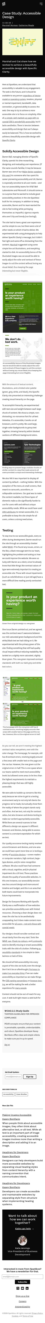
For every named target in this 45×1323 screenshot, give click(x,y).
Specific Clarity (8, 140)
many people (20, 988)
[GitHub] (17, 1288)
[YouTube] (22, 1288)
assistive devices (18, 854)
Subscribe (22, 1282)
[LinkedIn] (27, 1288)
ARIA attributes (9, 512)
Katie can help (23, 1228)
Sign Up (29, 1076)
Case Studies (21, 1094)
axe (9, 941)
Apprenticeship (22, 1306)
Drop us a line (22, 1296)
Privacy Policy (37, 1313)
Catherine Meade (26, 25)
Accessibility (8, 1094)
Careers (22, 1301)
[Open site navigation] (41, 4)
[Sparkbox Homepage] (4, 4)
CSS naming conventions (17, 980)
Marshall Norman (10, 25)
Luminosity (37, 941)
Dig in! (7, 1044)
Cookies (15, 1316)
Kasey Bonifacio (11, 1119)
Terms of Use (28, 1316)
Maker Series (27, 171)
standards (15, 952)
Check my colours (20, 941)
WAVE (10, 547)
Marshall (13, 244)
